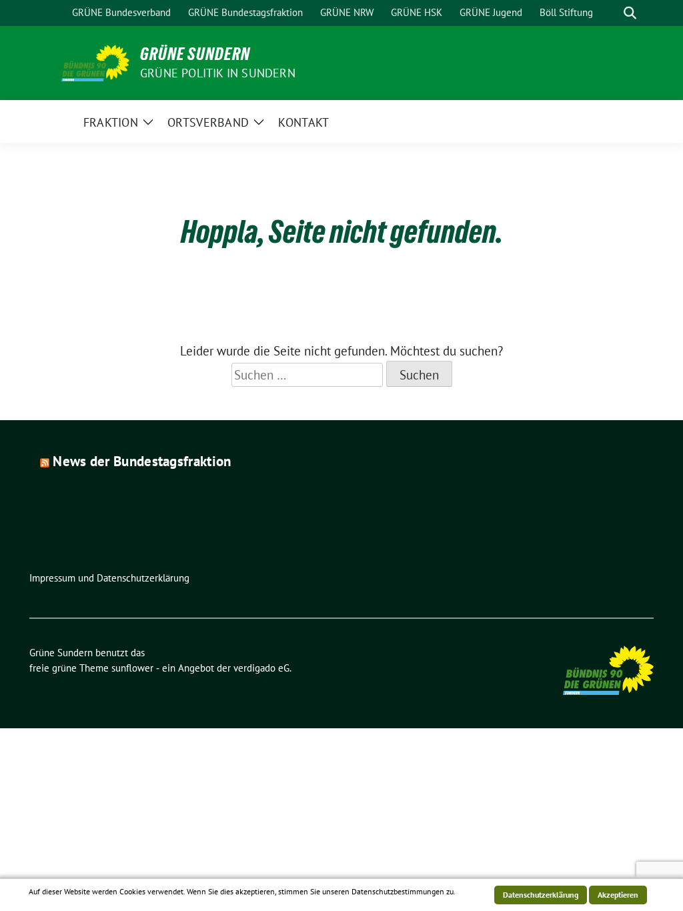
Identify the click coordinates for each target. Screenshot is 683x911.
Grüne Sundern (195, 54)
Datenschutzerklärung (540, 895)
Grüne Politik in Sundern (217, 73)
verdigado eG (261, 668)
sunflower (132, 668)
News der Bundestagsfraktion (142, 461)
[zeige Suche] (630, 13)
